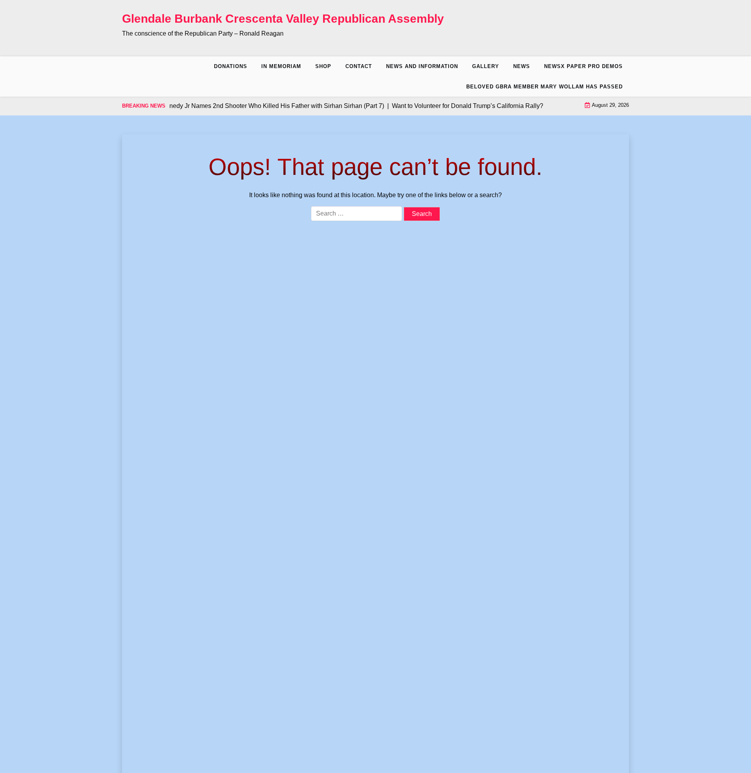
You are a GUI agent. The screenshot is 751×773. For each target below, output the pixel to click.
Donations (230, 66)
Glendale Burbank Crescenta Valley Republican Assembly (283, 18)
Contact (358, 66)
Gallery (485, 66)
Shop (323, 66)
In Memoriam (281, 66)
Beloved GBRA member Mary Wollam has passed (544, 87)
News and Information (422, 66)
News (521, 66)
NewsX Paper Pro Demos (583, 66)
